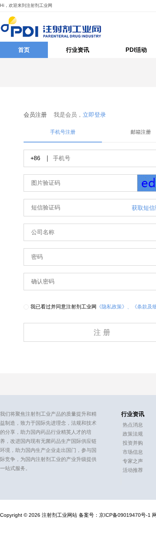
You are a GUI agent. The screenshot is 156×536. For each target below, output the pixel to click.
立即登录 (94, 115)
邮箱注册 (141, 132)
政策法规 (133, 434)
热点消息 (133, 425)
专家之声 (133, 461)
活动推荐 (133, 470)
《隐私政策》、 (114, 306)
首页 (24, 50)
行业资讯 (77, 50)
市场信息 (133, 452)
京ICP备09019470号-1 (125, 515)
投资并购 (133, 443)
